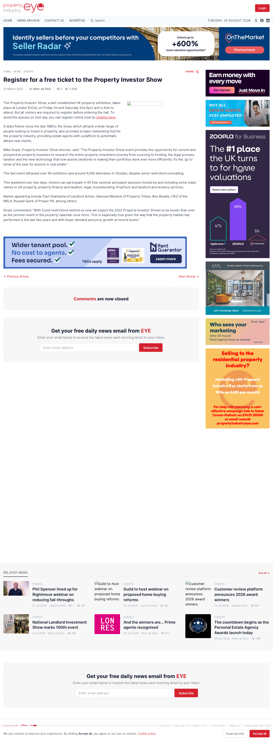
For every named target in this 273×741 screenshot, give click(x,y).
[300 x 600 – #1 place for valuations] (238, 194)
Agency (129, 617)
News (17, 71)
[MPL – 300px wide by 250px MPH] (238, 288)
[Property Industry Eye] (23, 8)
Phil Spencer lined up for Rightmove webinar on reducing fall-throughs (55, 594)
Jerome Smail (56, 605)
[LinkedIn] (268, 20)
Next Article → (189, 276)
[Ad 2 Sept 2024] (238, 388)
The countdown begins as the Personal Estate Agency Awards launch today (241, 627)
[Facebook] (262, 20)
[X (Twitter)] (256, 20)
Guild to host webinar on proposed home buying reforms (145, 594)
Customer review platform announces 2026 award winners (238, 594)
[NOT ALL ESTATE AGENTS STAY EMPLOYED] (238, 113)
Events (28, 71)
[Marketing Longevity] (238, 331)
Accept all (259, 733)
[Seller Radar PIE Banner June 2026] (136, 43)
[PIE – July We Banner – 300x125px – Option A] (238, 83)
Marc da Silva (42, 89)
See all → (264, 572)
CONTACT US (54, 20)
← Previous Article (16, 276)
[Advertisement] (238, 492)
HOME (7, 20)
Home (7, 71)
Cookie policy (147, 733)
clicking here (106, 117)
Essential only (235, 733)
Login (262, 8)
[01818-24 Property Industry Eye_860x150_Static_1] (101, 253)
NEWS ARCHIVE (28, 20)
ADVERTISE (77, 20)
